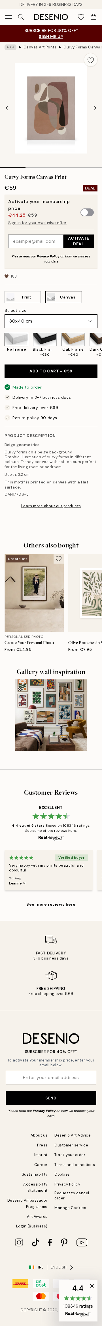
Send (50, 1098)
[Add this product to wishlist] (90, 60)
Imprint (41, 1154)
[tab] (13, 165)
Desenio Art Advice (72, 1135)
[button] (78, 1300)
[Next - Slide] (95, 108)
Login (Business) (32, 1226)
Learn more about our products (51, 506)
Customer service (71, 1145)
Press (42, 1145)
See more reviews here (51, 904)
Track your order (69, 1154)
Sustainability (35, 1174)
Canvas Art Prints (40, 47)
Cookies (62, 1174)
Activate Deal (78, 241)
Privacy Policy (48, 256)
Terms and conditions (74, 1164)
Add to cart (50, 371)
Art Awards (37, 1216)
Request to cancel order (71, 1195)
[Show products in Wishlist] (81, 17)
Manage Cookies (70, 1207)
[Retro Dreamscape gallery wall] (51, 715)
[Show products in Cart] (93, 17)
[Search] (21, 17)
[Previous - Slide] (6, 108)
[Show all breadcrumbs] (10, 47)
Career (41, 1164)
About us (39, 1135)
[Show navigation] (8, 17)
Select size (15, 310)
